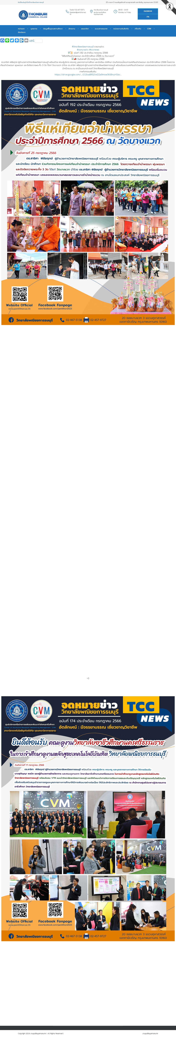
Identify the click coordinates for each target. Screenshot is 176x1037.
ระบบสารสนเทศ (101, 28)
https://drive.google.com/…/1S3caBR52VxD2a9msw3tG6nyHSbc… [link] (88, 74)
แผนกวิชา (85, 28)
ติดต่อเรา (22, 32)
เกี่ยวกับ (138, 28)
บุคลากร (34, 28)
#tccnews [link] (94, 49)
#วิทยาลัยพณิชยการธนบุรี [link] (83, 46)
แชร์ (31, 41)
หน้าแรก (21, 28)
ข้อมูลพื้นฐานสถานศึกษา (53, 28)
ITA (148, 17)
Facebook (148, 11)
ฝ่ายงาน (72, 28)
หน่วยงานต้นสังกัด (121, 28)
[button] (88, 373)
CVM (149, 28)
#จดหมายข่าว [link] (82, 49)
